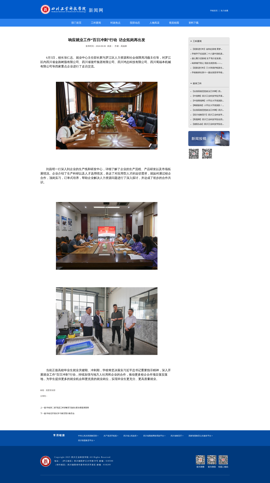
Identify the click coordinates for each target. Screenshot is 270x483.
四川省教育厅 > (177, 435)
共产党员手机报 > (111, 435)
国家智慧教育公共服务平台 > (201, 435)
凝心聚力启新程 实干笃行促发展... (207, 58)
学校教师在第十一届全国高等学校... (208, 72)
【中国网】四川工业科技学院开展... (208, 95)
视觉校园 (174, 22)
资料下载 (194, 22)
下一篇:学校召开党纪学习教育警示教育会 (57, 413)
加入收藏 (224, 10)
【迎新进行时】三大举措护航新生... (208, 67)
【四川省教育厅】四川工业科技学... (208, 114)
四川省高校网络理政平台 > (154, 435)
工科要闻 (96, 22)
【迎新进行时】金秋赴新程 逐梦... (207, 49)
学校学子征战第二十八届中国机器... (208, 53)
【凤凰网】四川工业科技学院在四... (208, 119)
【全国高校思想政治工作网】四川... (208, 110)
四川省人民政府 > (130, 435)
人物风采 (155, 22)
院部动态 (135, 22)
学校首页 (214, 10)
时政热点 (115, 22)
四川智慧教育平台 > (86, 440)
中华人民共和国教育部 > (88, 435)
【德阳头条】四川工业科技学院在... (208, 124)
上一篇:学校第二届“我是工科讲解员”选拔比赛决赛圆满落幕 (64, 407)
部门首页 (76, 22)
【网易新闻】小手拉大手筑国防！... (208, 105)
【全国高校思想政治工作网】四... (207, 91)
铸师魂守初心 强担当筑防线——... (207, 63)
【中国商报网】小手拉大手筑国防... (208, 100)
